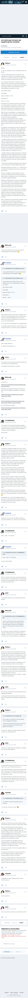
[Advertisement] (14, 19)
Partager (7, 951)
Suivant (22, 57)
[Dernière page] (26, 57)
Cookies (21, 992)
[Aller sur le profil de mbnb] (2, 593)
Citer (6, 211)
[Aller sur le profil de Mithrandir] (2, 246)
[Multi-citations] (2, 211)
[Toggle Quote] (3, 268)
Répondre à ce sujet (14, 52)
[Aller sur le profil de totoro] (2, 358)
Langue (6, 992)
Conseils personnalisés (16, 47)
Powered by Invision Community (14, 995)
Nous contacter (14, 992)
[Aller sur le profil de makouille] (2, 793)
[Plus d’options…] (25, 64)
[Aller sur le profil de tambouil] (2, 263)
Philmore (5, 46)
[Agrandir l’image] (18, 251)
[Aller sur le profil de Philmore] (2, 64)
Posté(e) (10, 65)
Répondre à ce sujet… (9, 943)
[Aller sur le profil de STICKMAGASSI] (2, 421)
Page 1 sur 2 (15, 57)
